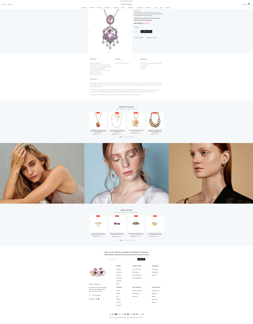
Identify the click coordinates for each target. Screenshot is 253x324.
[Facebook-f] (94, 299)
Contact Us (9, 4)
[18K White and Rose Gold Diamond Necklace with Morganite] (110, 31)
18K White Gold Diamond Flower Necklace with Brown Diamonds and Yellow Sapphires (155, 131)
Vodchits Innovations (138, 317)
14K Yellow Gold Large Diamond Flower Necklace (117, 131)
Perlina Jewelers (159, 14)
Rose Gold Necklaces (138, 15)
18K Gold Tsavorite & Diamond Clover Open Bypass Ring (155, 234)
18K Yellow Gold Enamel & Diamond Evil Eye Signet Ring (136, 234)
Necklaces (141, 12)
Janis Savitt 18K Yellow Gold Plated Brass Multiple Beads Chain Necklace (136, 131)
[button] (2, 4)
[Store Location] (2, 4)
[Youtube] (98, 299)
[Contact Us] (4, 4)
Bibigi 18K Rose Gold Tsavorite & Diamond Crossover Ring (117, 234)
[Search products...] (251, 5)
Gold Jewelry (146, 14)
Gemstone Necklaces (138, 14)
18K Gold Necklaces (148, 12)
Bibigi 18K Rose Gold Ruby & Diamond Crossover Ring (98, 234)
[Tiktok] (92, 299)
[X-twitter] (96, 299)
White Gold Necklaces (147, 15)
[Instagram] (89, 299)
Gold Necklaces (152, 14)
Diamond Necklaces (157, 12)
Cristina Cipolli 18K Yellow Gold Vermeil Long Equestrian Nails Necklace (98, 131)
